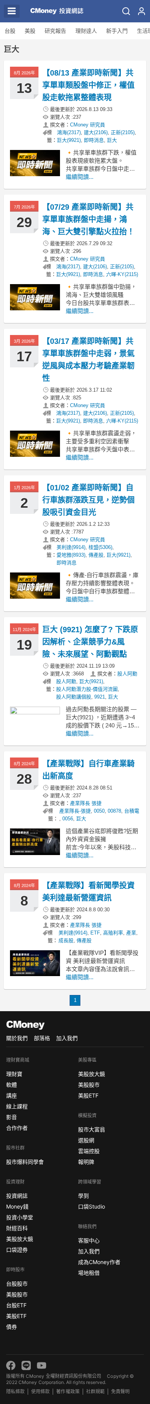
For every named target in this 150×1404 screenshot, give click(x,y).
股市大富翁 (91, 1129)
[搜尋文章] (126, 11)
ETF (95, 933)
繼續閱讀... (79, 176)
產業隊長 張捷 (86, 803)
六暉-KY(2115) (122, 274)
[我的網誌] (141, 11)
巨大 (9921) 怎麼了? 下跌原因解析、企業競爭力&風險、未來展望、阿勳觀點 (90, 641)
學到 (83, 1195)
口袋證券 (17, 1249)
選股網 (86, 1140)
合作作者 (17, 1128)
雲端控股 (89, 1151)
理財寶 (14, 1074)
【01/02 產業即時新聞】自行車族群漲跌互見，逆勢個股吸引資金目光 (88, 500)
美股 (30, 31)
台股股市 (17, 1283)
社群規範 (95, 1391)
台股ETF (16, 1305)
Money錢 (17, 1206)
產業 (131, 933)
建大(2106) (96, 132)
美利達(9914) (71, 547)
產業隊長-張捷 (75, 811)
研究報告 (55, 31)
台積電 (131, 811)
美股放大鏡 (19, 1239)
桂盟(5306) (100, 547)
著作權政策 (67, 1391)
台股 (10, 31)
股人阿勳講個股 (73, 697)
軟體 (11, 1084)
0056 (67, 819)
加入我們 (67, 1038)
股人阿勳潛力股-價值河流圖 (87, 689)
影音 (11, 1117)
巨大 (112, 140)
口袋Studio (91, 1206)
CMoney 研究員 (87, 125)
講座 (11, 1095)
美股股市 (17, 1294)
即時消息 (94, 140)
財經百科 (17, 1228)
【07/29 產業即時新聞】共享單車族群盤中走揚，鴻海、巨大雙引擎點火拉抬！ (88, 219)
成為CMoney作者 (99, 1262)
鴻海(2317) (69, 132)
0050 (99, 811)
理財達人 (86, 31)
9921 (99, 697)
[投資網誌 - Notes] (53, 11)
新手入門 (117, 31)
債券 (11, 1326)
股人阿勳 (127, 674)
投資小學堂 (19, 1217)
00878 (114, 811)
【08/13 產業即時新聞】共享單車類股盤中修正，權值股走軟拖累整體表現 (88, 85)
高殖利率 (113, 933)
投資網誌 (17, 1195)
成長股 (65, 940)
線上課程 (17, 1106)
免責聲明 (120, 1391)
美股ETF (16, 1316)
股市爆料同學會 (25, 1161)
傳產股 (95, 555)
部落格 (42, 1038)
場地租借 (89, 1272)
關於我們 (17, 1038)
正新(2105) (123, 132)
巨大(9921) (69, 140)
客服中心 (89, 1240)
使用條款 (40, 1391)
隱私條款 (15, 1391)
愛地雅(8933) (71, 555)
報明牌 (86, 1161)
